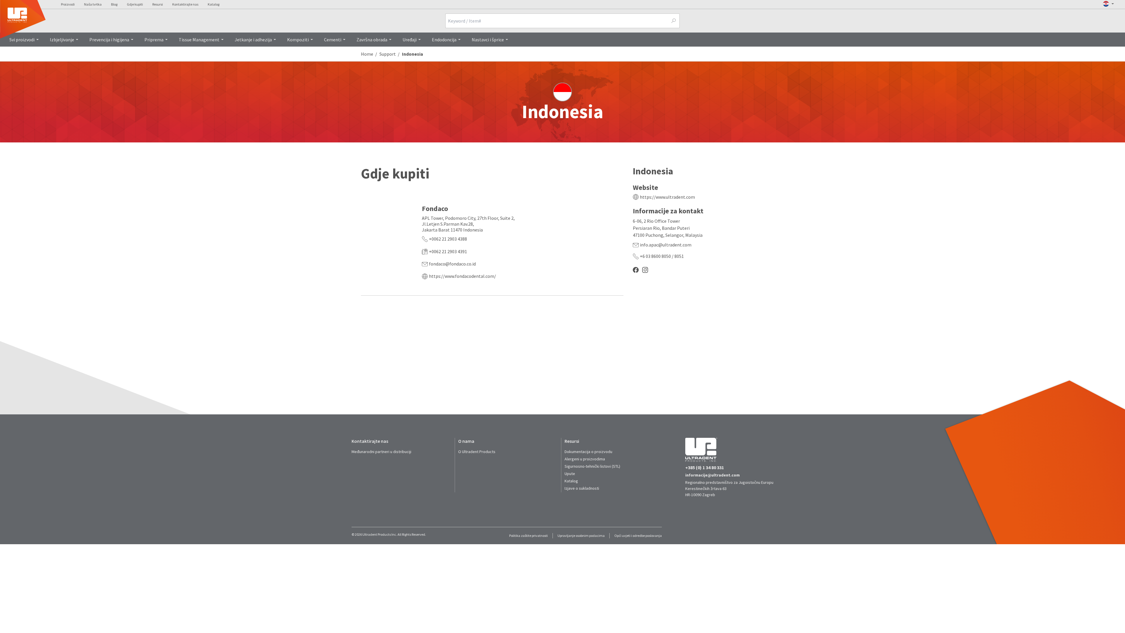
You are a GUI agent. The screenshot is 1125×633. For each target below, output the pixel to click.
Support (387, 54)
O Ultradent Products (476, 451)
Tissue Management (199, 39)
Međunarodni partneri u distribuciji (381, 451)
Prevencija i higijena (109, 39)
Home (367, 54)
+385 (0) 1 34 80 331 (704, 467)
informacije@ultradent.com (712, 475)
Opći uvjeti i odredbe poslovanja (638, 535)
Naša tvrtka (93, 4)
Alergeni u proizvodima (585, 459)
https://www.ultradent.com (667, 197)
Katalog (213, 4)
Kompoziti (298, 39)
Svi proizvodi (22, 39)
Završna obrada (372, 39)
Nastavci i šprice (488, 39)
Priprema (153, 39)
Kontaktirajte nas (185, 4)
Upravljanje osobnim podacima (581, 535)
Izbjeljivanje (62, 39)
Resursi (157, 4)
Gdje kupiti (135, 4)
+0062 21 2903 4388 (448, 238)
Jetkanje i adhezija (253, 39)
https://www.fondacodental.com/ (462, 276)
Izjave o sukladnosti (582, 488)
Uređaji (410, 39)
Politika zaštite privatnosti (528, 535)
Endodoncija (444, 39)
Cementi (332, 39)
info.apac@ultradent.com (665, 244)
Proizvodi (68, 4)
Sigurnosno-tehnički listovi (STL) (592, 466)
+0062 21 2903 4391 (448, 251)
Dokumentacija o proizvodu (588, 451)
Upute (570, 473)
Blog (114, 4)
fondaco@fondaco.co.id (452, 263)
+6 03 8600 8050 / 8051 (662, 256)
